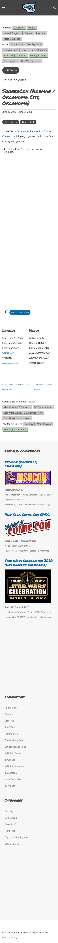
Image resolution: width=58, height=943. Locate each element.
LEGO (24, 50)
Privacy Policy (9, 938)
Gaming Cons (11, 50)
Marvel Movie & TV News (17, 407)
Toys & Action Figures (16, 838)
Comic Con (8, 353)
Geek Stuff (10, 825)
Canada (28, 33)
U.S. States (19, 27)
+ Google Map (43, 505)
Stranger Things (38, 55)
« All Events (11, 70)
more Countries (13, 780)
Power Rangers (39, 50)
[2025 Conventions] (29, 8)
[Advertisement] (28, 273)
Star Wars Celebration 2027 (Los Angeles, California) (29, 562)
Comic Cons (11, 715)
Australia (40, 33)
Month (31, 27)
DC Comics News (43, 407)
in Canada (10, 760)
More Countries (12, 39)
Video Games (12, 844)
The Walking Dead (30, 61)
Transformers (10, 61)
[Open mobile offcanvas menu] (3, 7)
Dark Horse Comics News (17, 418)
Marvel (7, 429)
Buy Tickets (11, 122)
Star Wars (21, 55)
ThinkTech (10, 831)
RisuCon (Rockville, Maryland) (21, 463)
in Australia (11, 773)
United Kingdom (12, 33)
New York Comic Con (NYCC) (28, 514)
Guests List (28, 122)
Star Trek (8, 55)
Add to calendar (20, 312)
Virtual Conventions (15, 747)
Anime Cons (17, 44)
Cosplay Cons (34, 44)
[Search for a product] (54, 8)
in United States (13, 754)
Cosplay (29, 424)
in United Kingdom (15, 767)
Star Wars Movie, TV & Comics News (23, 413)
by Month (10, 786)
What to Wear (44, 424)
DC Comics (20, 429)
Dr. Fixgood (11, 818)
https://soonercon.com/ (10, 363)
